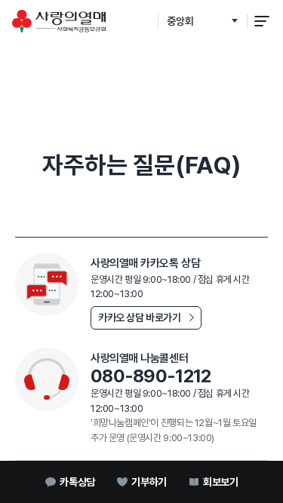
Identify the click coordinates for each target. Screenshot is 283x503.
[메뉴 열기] (262, 21)
